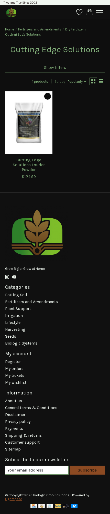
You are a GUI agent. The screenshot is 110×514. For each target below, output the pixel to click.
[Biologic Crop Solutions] (11, 12)
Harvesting (15, 329)
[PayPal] (58, 506)
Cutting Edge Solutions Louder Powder (29, 164)
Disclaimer (15, 414)
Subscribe (87, 470)
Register (13, 361)
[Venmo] (74, 506)
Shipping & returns (23, 435)
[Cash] (41, 506)
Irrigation (14, 315)
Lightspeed (13, 499)
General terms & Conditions (31, 407)
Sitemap (13, 449)
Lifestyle (12, 322)
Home (9, 29)
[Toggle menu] (100, 12)
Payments (14, 428)
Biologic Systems (21, 343)
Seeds (10, 336)
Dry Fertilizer (74, 29)
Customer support (22, 442)
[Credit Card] (33, 506)
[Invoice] (50, 506)
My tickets (14, 375)
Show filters (55, 67)
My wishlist (15, 382)
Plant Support (18, 308)
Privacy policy (17, 421)
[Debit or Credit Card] (66, 506)
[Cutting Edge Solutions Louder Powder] (28, 122)
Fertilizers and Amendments (39, 29)
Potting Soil (16, 294)
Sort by (59, 81)
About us (13, 400)
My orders (14, 368)
